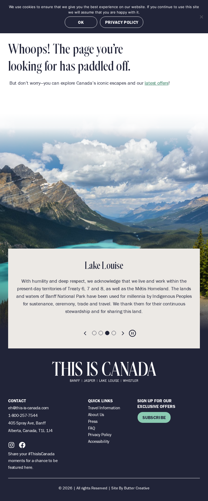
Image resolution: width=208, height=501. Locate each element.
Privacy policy (121, 22)
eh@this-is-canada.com (28, 407)
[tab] (94, 333)
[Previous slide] (85, 333)
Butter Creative (137, 487)
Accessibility (99, 441)
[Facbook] (22, 445)
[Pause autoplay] (132, 333)
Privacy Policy (100, 434)
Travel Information (104, 407)
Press (93, 421)
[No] (201, 16)
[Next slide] (122, 333)
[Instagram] (11, 445)
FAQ (91, 428)
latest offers (156, 83)
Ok (81, 22)
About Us (96, 414)
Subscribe (154, 417)
